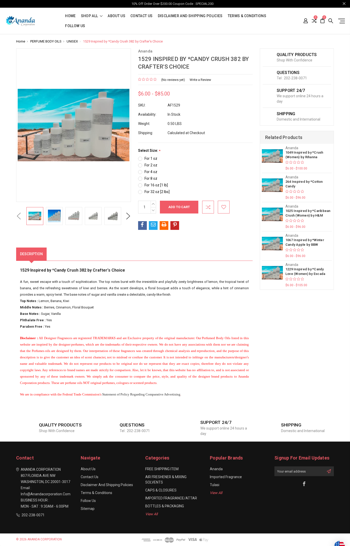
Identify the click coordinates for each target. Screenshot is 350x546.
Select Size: (149, 150)
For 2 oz (151, 165)
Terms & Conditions (247, 16)
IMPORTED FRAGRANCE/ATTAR (171, 498)
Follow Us (75, 26)
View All (151, 514)
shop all (90, 16)
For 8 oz (151, 178)
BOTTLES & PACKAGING (164, 506)
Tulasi (214, 485)
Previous (19, 216)
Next (128, 216)
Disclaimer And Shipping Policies (190, 16)
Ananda (216, 469)
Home (70, 16)
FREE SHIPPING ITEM (162, 469)
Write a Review (200, 80)
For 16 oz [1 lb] (156, 185)
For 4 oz (151, 172)
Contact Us (141, 16)
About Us (116, 16)
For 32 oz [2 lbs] (157, 192)
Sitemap (88, 509)
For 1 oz (151, 158)
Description (31, 254)
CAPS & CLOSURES (161, 490)
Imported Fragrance (226, 477)
